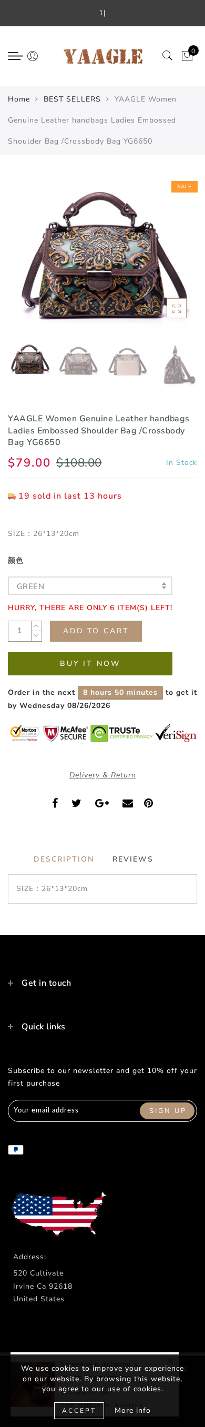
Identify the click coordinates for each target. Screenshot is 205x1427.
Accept (79, 1410)
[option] (102, 256)
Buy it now (90, 664)
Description (64, 859)
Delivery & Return (102, 775)
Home (19, 99)
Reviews (132, 859)
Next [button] (164, 261)
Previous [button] (27, 261)
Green (30, 586)
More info (133, 1410)
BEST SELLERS (72, 99)
